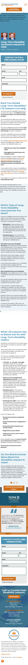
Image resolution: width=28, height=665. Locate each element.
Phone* (3, 71)
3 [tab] (17, 483)
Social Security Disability (12, 159)
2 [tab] (14, 483)
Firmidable (19, 657)
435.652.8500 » (14, 597)
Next (27, 490)
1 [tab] (11, 483)
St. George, (21, 171)
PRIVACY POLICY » (6, 654)
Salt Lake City (8, 173)
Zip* (20, 71)
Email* (3, 77)
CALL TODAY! (13, 9)
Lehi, (2, 173)
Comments (4, 84)
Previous (1, 490)
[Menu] (25, 5)
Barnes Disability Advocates (18, 141)
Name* (3, 65)
